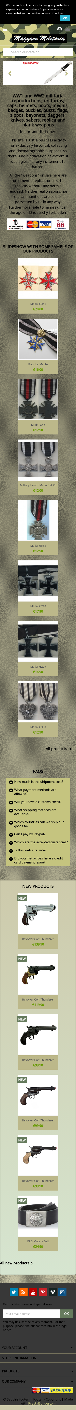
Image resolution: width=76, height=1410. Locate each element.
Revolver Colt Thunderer (38, 939)
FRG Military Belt (38, 1241)
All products (59, 749)
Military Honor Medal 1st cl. (38, 485)
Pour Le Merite (38, 364)
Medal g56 (38, 425)
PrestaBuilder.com (42, 1403)
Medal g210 (38, 606)
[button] (8, 73)
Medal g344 (38, 304)
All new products (17, 1263)
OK (65, 18)
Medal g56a (38, 546)
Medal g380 (38, 727)
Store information (19, 1358)
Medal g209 (38, 666)
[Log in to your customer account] (60, 29)
